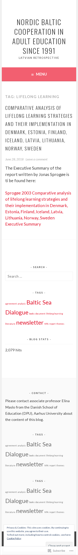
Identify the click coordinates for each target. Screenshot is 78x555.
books (32, 313)
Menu (41, 74)
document (40, 313)
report (52, 323)
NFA (46, 323)
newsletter (30, 322)
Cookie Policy (14, 538)
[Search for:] (39, 276)
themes (60, 323)
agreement (11, 303)
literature (10, 323)
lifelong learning (54, 313)
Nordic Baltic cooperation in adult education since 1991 (39, 36)
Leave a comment (36, 159)
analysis (22, 303)
